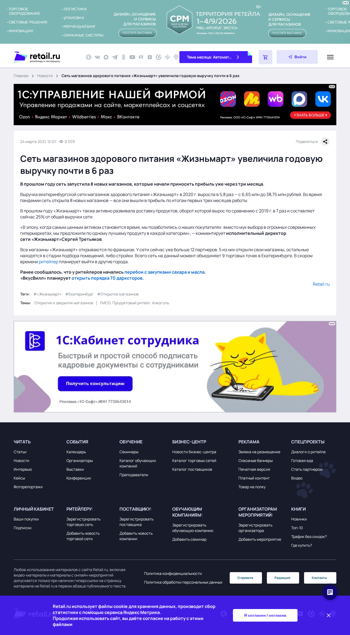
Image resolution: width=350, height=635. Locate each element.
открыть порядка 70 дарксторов (107, 278)
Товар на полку (252, 486)
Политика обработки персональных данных (183, 582)
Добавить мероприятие (259, 539)
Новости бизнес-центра (194, 451)
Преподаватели (133, 474)
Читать (22, 442)
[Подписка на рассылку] (88, 57)
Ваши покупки (26, 519)
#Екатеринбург (79, 294)
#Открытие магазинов (118, 294)
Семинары (128, 451)
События (77, 442)
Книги (298, 509)
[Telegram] (115, 57)
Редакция (282, 577)
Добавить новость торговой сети (83, 536)
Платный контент (254, 478)
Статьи (20, 451)
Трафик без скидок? (309, 536)
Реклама (248, 442)
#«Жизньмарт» (47, 294)
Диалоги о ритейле (308, 451)
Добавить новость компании (136, 536)
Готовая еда (302, 460)
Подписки (22, 527)
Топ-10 (297, 527)
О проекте (245, 577)
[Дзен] (150, 57)
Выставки (75, 469)
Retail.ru (321, 284)
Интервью (23, 469)
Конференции (78, 478)
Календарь (76, 451)
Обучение (130, 442)
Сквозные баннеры (255, 460)
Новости (45, 75)
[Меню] (330, 57)
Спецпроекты (308, 442)
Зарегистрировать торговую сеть (83, 521)
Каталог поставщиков (192, 469)
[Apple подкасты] (176, 57)
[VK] (97, 57)
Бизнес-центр (189, 442)
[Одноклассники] (123, 57)
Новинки (299, 519)
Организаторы (79, 460)
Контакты (319, 577)
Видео (296, 478)
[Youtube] (132, 57)
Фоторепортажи (28, 486)
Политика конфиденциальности (173, 573)
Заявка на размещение (259, 451)
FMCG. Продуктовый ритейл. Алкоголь (134, 302)
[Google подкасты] (167, 57)
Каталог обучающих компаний (137, 463)
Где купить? (301, 545)
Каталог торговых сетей (194, 460)
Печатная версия (254, 469)
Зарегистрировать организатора (255, 527)
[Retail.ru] (46, 57)
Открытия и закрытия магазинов (63, 302)
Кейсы (19, 478)
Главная (21, 75)
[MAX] (106, 57)
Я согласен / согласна (265, 615)
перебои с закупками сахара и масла (164, 272)
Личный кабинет (34, 509)
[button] (39, 442)
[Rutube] (141, 57)
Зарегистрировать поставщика (136, 521)
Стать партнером (307, 469)
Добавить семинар (189, 539)
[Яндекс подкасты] (158, 57)
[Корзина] (265, 57)
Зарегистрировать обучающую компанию (192, 527)
